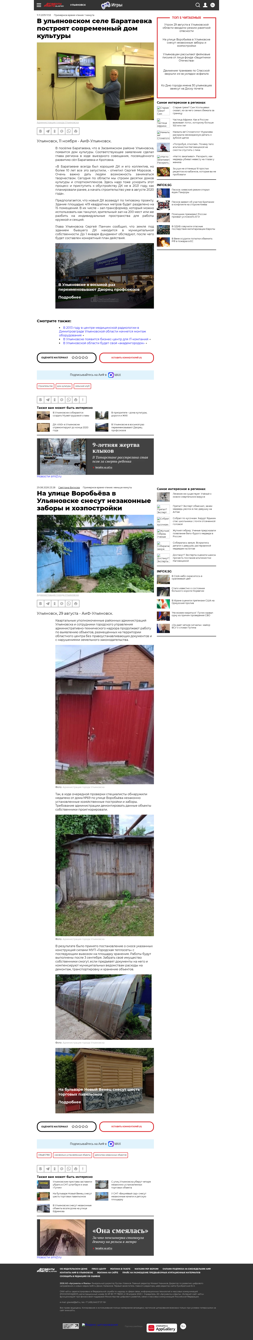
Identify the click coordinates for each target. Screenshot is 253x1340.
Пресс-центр (99, 1269)
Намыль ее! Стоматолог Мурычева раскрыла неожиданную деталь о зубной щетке (193, 134)
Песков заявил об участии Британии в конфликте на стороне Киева (193, 203)
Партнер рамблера (133, 1326)
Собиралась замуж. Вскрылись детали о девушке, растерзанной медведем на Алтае (192, 545)
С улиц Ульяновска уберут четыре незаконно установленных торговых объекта (131, 1184)
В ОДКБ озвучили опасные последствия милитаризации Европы (193, 227)
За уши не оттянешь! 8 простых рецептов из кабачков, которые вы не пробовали (194, 171)
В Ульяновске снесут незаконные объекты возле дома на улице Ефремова (72, 1208)
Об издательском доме (73, 1269)
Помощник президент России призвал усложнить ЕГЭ (189, 215)
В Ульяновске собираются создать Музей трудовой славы (71, 414)
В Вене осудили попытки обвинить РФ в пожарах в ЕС (192, 240)
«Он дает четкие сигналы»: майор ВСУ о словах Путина (191, 626)
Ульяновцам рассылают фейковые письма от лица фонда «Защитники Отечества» (186, 57)
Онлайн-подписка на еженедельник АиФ (187, 1269)
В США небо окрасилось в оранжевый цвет (187, 577)
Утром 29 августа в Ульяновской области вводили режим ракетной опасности (187, 28)
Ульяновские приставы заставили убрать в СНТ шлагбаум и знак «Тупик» (72, 1184)
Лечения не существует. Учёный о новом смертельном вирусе (192, 495)
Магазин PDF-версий (146, 1269)
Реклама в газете (120, 1269)
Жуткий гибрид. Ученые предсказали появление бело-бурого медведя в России (194, 533)
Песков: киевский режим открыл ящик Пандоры (191, 191)
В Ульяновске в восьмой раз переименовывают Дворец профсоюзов (98, 287)
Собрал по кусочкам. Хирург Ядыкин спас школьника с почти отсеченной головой (194, 521)
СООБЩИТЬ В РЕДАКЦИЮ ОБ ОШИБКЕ (80, 1276)
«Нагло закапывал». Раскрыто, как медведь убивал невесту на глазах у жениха (193, 159)
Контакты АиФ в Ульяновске (76, 1272)
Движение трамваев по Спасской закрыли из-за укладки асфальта (186, 72)
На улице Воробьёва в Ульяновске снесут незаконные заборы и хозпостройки (186, 42)
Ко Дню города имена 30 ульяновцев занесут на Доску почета (186, 87)
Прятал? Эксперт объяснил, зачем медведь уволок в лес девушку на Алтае (192, 509)
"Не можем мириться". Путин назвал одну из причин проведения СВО (192, 614)
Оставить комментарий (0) (126, 358)
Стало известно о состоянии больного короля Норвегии (188, 589)
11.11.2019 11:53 (44, 15)
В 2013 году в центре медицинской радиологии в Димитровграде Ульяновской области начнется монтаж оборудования (102, 331)
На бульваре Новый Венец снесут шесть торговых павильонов (99, 1091)
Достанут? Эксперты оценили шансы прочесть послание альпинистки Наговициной (194, 558)
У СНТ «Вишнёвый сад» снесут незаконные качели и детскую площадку (128, 1196)
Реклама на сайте (107, 1272)
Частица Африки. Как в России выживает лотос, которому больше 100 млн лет (193, 122)
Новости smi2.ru (49, 476)
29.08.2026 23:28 (46, 487)
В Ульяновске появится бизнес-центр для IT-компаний (105, 339)
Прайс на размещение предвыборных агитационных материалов (161, 1272)
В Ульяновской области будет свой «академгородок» (104, 343)
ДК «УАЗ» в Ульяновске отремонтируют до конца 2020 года (70, 427)
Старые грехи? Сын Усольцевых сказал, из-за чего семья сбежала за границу (193, 110)
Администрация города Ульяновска (58, 122)
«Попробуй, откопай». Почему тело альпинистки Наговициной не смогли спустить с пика (193, 147)
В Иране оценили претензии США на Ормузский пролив (193, 601)
